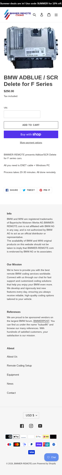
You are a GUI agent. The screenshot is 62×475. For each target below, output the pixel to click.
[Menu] (56, 14)
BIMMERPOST (41, 321)
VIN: (6, 108)
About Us (12, 356)
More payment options (31, 142)
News (10, 383)
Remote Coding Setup (19, 365)
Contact (11, 392)
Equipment (13, 374)
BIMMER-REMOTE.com (25, 463)
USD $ (30, 415)
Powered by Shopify (46, 463)
